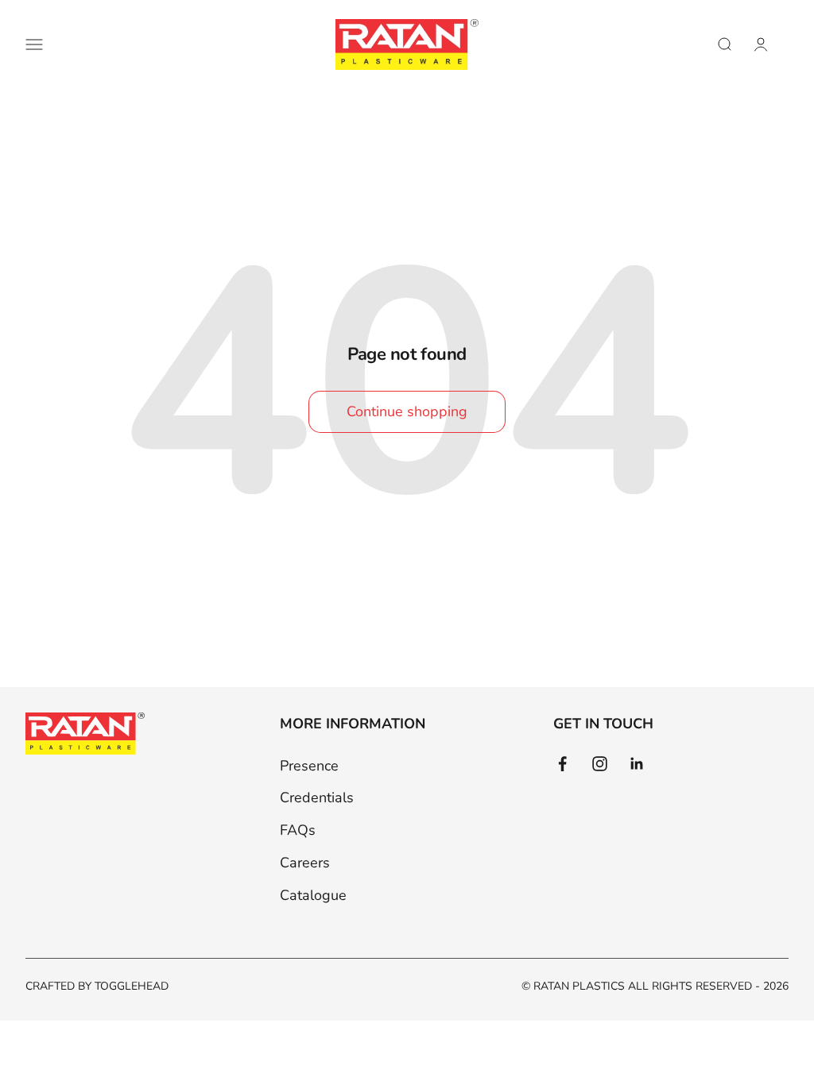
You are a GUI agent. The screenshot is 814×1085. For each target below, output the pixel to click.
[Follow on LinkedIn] (637, 764)
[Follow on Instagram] (600, 764)
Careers (305, 862)
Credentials (317, 797)
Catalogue (313, 895)
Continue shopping (407, 411)
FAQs (298, 830)
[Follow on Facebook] (562, 764)
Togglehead (132, 986)
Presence (309, 765)
